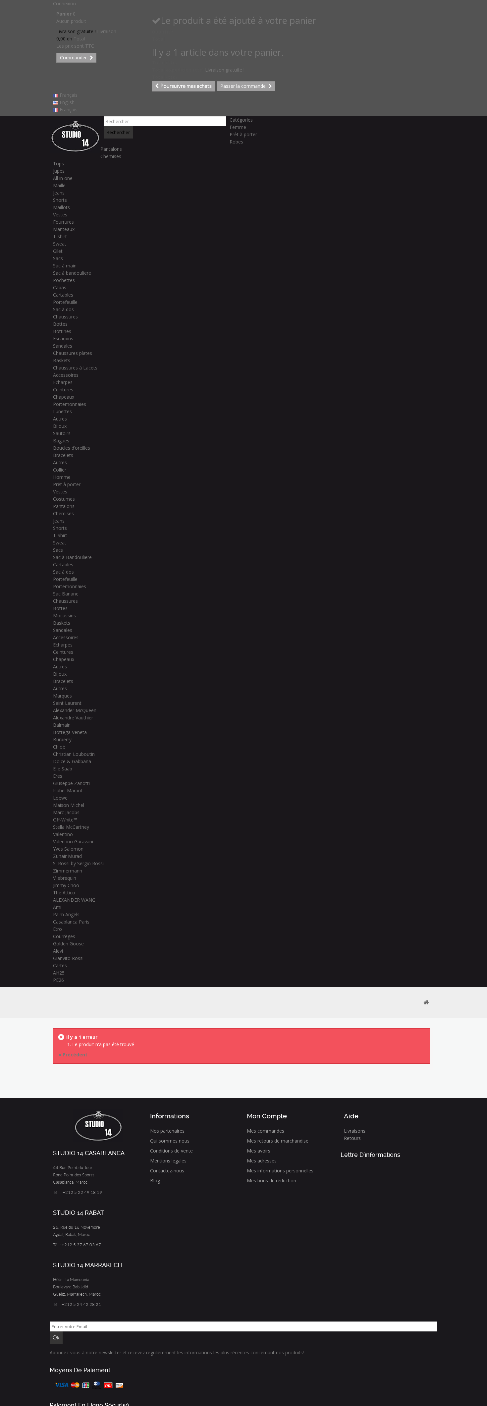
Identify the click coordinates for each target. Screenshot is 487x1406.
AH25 (59, 973)
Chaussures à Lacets (75, 368)
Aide (351, 1116)
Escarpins (63, 338)
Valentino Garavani (73, 841)
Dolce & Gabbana (72, 761)
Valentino (63, 834)
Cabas (59, 287)
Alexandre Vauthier (73, 717)
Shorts (60, 200)
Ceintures (63, 389)
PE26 (58, 980)
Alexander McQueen (74, 710)
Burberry (62, 739)
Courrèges (64, 936)
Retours (352, 1138)
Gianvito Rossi (68, 958)
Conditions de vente (171, 1151)
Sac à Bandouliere (72, 557)
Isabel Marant (67, 790)
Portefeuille (65, 302)
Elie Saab (62, 768)
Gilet (58, 251)
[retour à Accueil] (426, 1002)
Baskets (61, 360)
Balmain (62, 725)
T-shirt (60, 236)
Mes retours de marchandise (277, 1141)
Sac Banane (66, 594)
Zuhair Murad (67, 856)
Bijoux (60, 426)
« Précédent (72, 1054)
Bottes (60, 324)
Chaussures (65, 316)
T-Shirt (60, 535)
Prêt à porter (243, 134)
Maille (59, 185)
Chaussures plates (72, 353)
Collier (59, 470)
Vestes (60, 214)
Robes (236, 142)
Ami (57, 907)
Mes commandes (265, 1131)
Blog (155, 1180)
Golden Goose (68, 943)
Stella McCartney (71, 827)
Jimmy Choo (66, 885)
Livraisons (354, 1131)
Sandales (62, 346)
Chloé (59, 747)
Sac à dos (63, 309)
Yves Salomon (68, 849)
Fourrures (63, 222)
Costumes (64, 499)
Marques (62, 696)
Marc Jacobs (66, 812)
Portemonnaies (69, 404)
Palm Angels (66, 914)
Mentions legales (168, 1160)
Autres (60, 419)
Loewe (60, 798)
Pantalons (111, 149)
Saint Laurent (67, 703)
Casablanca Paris (71, 922)
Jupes (59, 171)
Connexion (64, 3)
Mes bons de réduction (271, 1180)
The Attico (64, 892)
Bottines (62, 331)
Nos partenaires (167, 1131)
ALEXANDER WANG (74, 900)
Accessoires (66, 375)
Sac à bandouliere (72, 273)
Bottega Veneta (70, 732)
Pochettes (64, 280)
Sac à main (65, 265)
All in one (63, 178)
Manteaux (64, 229)
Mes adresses (262, 1160)
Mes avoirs (258, 1151)
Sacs (58, 258)
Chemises (110, 156)
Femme (238, 127)
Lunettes (62, 411)
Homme (62, 477)
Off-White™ (65, 819)
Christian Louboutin (74, 754)
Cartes (60, 965)
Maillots (61, 207)
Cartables (63, 295)
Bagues (61, 440)
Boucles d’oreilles (71, 448)
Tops (58, 163)
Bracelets (63, 455)
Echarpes (63, 382)
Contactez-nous (167, 1170)
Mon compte (267, 1116)
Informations (169, 1116)
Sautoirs (62, 433)
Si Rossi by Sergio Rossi (78, 863)
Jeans (59, 193)
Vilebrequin (64, 878)
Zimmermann (67, 871)
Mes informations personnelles (280, 1170)
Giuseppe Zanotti (71, 783)
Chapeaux (63, 397)
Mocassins (64, 615)
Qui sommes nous (169, 1141)
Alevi (58, 951)
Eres (57, 776)
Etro (57, 929)
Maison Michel (68, 805)
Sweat (59, 244)
